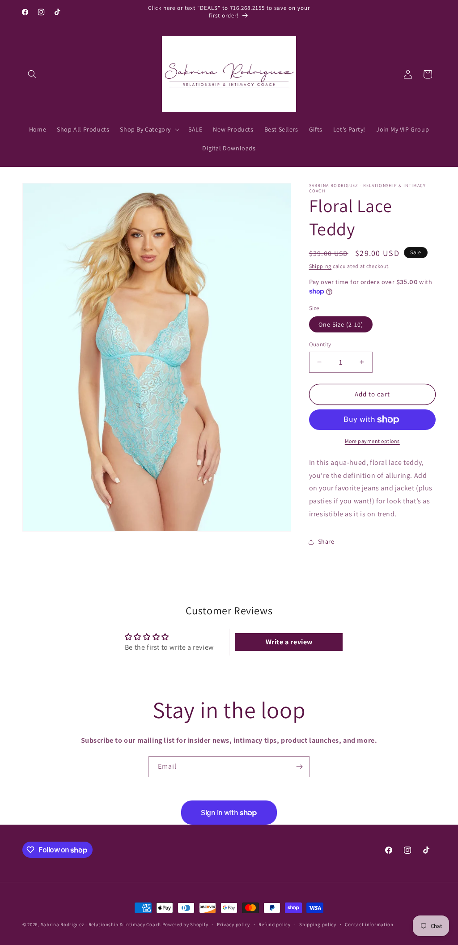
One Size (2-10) (340, 324)
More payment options (372, 441)
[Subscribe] (299, 766)
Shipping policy (317, 924)
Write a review (289, 642)
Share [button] (326, 541)
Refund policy (274, 924)
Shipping (320, 266)
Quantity (320, 344)
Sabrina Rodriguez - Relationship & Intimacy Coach (101, 924)
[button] (32, 74)
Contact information (369, 924)
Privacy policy (233, 924)
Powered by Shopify (185, 924)
